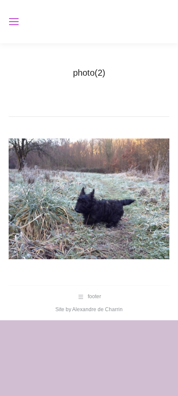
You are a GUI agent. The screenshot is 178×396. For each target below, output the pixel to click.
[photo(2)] (89, 198)
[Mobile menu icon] (14, 21)
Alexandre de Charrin (97, 309)
